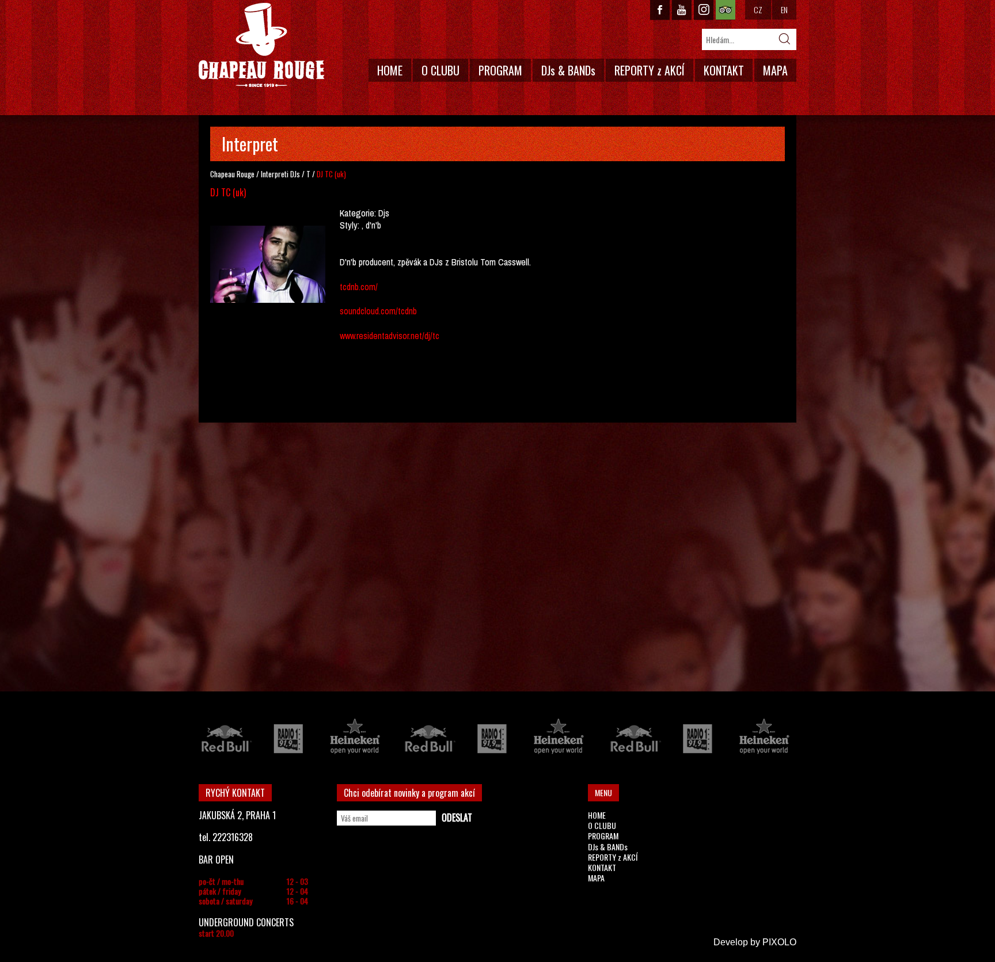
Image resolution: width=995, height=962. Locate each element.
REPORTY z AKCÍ (649, 70)
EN (784, 9)
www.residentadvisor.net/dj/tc (389, 335)
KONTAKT (724, 70)
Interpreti (274, 174)
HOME (389, 70)
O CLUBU (440, 70)
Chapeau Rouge (232, 174)
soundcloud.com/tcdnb (378, 311)
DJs (295, 174)
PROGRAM (500, 70)
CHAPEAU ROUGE (261, 45)
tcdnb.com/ (359, 286)
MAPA (775, 70)
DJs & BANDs (568, 70)
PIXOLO (779, 942)
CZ (758, 9)
